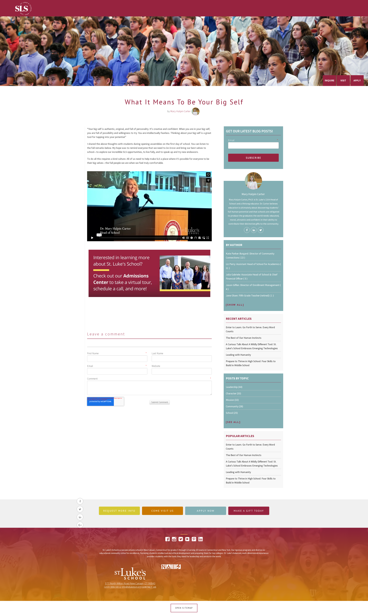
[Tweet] (80, 509)
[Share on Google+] (80, 525)
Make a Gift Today (249, 510)
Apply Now (205, 510)
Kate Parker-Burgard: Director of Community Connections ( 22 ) (250, 255)
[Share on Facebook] (80, 501)
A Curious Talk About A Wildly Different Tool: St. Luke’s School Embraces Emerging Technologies (252, 346)
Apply (357, 80)
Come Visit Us (162, 510)
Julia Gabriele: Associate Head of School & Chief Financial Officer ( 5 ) (251, 276)
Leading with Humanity (238, 354)
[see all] (233, 422)
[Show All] (235, 304)
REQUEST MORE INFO (119, 510)
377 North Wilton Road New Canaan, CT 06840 (130, 583)
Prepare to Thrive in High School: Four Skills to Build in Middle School (251, 363)
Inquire (329, 80)
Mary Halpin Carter (180, 111)
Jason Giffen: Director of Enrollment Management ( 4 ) (253, 287)
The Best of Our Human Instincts (243, 337)
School (232, 412)
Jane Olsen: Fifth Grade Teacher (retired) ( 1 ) (250, 295)
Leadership (234, 387)
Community (234, 406)
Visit (343, 80)
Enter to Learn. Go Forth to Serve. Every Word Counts (250, 329)
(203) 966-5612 (112, 586)
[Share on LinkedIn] (80, 517)
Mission (232, 400)
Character (233, 393)
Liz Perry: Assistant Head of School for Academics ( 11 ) (253, 266)
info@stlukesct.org (131, 586)
